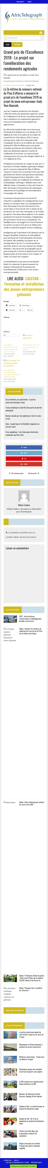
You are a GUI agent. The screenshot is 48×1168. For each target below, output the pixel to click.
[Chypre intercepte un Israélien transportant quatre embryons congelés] (10, 1148)
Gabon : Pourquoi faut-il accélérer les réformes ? (30, 989)
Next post (32, 473)
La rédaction (7, 1160)
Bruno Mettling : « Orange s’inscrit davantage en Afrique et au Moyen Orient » (12, 373)
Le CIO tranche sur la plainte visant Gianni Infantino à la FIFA (31, 1082)
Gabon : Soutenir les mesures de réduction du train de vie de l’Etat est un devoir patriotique (30, 631)
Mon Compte (20, 2)
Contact (16, 1160)
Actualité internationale (14, 1025)
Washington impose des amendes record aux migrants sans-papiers (31, 1070)
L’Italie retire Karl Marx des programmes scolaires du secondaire (28, 1133)
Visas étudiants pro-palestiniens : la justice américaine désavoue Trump (20, 401)
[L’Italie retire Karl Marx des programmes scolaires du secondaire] (10, 1136)
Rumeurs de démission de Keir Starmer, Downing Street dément (30, 1095)
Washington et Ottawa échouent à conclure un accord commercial (30, 1045)
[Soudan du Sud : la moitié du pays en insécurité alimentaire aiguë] (10, 1111)
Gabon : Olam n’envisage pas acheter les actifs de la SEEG (31, 803)
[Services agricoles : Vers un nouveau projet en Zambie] (31, 339)
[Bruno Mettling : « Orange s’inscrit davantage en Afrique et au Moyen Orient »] (12, 364)
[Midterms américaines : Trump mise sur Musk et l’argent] (10, 1062)
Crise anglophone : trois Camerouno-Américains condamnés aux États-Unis (22, 433)
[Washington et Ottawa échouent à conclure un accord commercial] (10, 1049)
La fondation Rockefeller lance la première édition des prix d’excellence (11, 348)
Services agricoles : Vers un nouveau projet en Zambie (31, 347)
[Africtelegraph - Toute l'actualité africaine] (24, 16)
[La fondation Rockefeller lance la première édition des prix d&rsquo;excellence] (12, 339)
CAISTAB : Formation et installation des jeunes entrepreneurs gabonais (24, 286)
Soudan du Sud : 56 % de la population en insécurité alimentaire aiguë (31, 1121)
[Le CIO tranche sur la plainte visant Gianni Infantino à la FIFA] (10, 1086)
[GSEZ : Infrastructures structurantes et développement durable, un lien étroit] (10, 621)
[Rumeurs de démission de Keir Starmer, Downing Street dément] (10, 1099)
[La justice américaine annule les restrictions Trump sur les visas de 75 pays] (10, 1037)
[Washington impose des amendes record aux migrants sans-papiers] (10, 1074)
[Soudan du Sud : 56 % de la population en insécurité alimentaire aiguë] (10, 1123)
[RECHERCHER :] (24, 37)
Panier (29, 2)
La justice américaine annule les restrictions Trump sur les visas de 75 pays (31, 1034)
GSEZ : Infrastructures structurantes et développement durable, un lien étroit (30, 618)
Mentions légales (36, 1162)
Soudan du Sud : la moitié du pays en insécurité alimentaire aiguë (31, 1107)
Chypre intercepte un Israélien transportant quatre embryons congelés (29, 1146)
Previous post (17, 473)
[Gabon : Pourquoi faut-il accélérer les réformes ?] (10, 999)
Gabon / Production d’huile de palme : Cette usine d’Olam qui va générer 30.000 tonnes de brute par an (31, 978)
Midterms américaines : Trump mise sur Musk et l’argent (31, 1058)
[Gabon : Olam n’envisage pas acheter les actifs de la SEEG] (10, 968)
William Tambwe (18, 85)
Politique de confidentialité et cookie (17, 1162)
